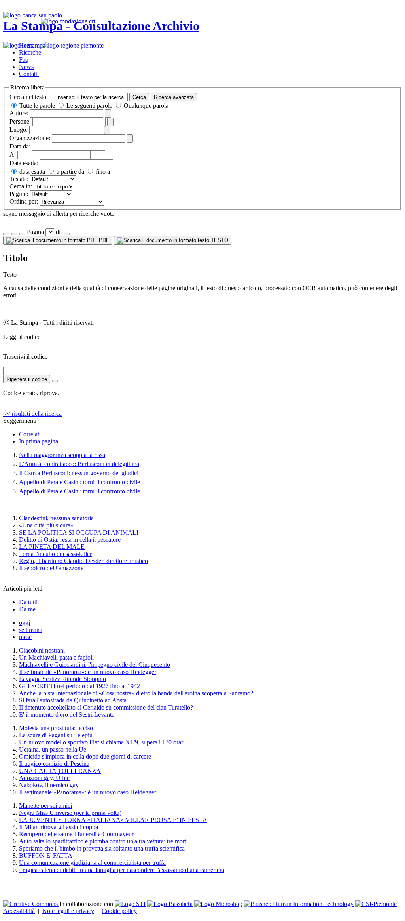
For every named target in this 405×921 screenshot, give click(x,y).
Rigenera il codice (26, 379)
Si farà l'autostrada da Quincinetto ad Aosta (73, 700)
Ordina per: (23, 201)
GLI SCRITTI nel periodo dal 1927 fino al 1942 (79, 686)
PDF (103, 240)
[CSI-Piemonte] (376, 903)
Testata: (18, 178)
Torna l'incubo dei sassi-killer (55, 553)
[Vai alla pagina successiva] (67, 234)
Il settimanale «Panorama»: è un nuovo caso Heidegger (87, 671)
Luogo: (18, 129)
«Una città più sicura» (46, 525)
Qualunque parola (145, 105)
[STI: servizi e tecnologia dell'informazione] (130, 903)
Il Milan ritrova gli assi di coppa (58, 827)
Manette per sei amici (45, 805)
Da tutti (28, 602)
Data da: (19, 146)
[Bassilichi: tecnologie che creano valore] (170, 903)
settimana (30, 629)
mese (25, 637)
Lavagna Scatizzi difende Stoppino (62, 679)
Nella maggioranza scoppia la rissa (62, 454)
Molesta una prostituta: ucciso (56, 728)
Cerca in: (20, 186)
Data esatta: (23, 163)
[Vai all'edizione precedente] (6, 234)
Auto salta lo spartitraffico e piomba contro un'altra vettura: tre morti (103, 841)
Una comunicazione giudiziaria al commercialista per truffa (92, 862)
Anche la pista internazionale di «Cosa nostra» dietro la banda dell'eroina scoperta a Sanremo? (136, 693)
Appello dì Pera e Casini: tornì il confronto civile (79, 491)
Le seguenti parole (89, 105)
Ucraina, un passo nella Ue (52, 749)
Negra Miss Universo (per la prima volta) (70, 812)
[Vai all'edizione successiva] (14, 234)
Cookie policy (119, 911)
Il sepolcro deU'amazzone (51, 568)
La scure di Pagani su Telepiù (56, 735)
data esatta (31, 171)
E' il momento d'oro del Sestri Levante (66, 714)
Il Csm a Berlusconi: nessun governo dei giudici (78, 473)
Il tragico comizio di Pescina (54, 763)
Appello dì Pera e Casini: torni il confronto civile (79, 482)
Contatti (29, 73)
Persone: (20, 121)
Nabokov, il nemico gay (49, 785)
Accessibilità (19, 911)
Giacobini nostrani (42, 650)
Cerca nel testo (27, 96)
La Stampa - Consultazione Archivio (101, 26)
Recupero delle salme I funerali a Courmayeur (76, 834)
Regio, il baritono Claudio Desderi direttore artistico (83, 561)
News (26, 66)
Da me (27, 609)
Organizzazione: (29, 138)
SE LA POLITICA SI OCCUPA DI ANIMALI (78, 532)
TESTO (218, 240)
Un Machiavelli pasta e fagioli (56, 657)
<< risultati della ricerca (32, 413)
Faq (23, 59)
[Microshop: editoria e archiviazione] (218, 903)
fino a (102, 171)
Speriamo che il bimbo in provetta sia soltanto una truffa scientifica (102, 848)
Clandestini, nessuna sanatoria (56, 518)
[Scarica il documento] (55, 381)
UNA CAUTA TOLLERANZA (60, 770)
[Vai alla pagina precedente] (22, 234)
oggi (24, 622)
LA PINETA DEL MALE (52, 546)
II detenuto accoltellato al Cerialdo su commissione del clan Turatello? (106, 707)
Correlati (30, 434)
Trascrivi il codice (25, 356)
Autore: (18, 113)
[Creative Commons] (31, 903)
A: (12, 154)
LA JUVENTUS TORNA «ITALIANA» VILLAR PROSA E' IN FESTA (113, 819)
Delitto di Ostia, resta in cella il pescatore (70, 539)
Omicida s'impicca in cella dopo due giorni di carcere (85, 756)
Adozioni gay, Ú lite (44, 777)
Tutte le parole (37, 105)
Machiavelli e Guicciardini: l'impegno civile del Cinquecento (94, 664)
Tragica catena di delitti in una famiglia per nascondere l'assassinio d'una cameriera (121, 869)
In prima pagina (38, 441)
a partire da (69, 171)
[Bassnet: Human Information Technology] (299, 903)
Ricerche (30, 52)
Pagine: (18, 193)
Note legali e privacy (68, 911)
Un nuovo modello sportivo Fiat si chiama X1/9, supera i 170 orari (102, 742)
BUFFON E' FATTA (45, 855)
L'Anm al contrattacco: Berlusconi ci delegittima (79, 464)
